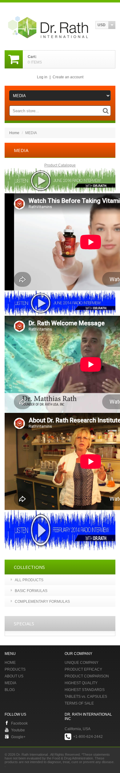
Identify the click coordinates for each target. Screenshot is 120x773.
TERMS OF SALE (79, 703)
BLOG (10, 690)
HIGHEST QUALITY (81, 683)
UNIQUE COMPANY (81, 662)
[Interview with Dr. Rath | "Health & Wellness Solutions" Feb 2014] (60, 513)
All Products (29, 580)
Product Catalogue (60, 165)
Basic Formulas (31, 591)
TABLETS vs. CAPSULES (86, 696)
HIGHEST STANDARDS (85, 690)
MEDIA (10, 683)
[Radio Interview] (60, 171)
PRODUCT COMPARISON (87, 676)
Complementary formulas (42, 601)
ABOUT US (14, 676)
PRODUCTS (15, 669)
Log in (42, 77)
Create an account (68, 77)
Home (14, 133)
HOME (10, 662)
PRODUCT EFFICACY (83, 669)
